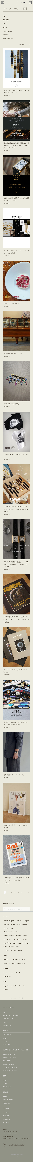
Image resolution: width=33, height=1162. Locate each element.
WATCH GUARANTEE (9, 1064)
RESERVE (6, 1113)
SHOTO (5, 1096)
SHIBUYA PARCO (8, 1100)
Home (10, 998)
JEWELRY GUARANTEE (10, 1071)
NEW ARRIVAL (7, 1035)
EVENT (5, 1080)
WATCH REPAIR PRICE (9, 1058)
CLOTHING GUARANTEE (10, 1067)
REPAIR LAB (6, 1103)
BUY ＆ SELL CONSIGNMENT (11, 1015)
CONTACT (6, 1116)
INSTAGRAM (6, 1119)
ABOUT (5, 1012)
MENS (5, 1038)
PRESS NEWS (7, 1087)
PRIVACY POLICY (8, 1025)
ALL (4, 16)
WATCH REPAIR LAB (9, 1054)
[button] (2, 2)
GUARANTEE (6, 1061)
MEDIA (5, 1084)
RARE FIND (6, 1045)
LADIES (5, 1041)
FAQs (4, 1022)
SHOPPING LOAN (8, 1019)
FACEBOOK (6, 1122)
